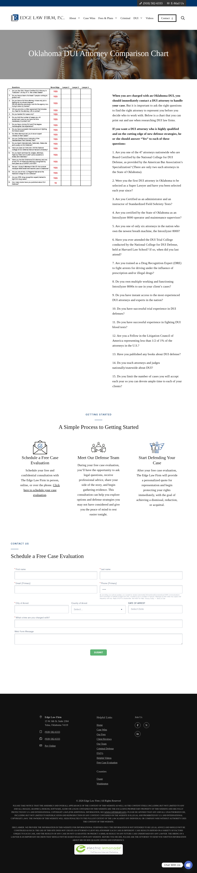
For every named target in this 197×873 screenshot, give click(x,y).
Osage (100, 779)
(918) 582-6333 (52, 732)
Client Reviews (104, 739)
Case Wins (89, 18)
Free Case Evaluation (107, 762)
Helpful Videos (104, 758)
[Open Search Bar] (182, 18)
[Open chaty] (188, 865)
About (72, 18)
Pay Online (50, 746)
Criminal (125, 18)
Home (100, 725)
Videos (149, 18)
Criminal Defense (105, 748)
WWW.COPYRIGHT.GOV (115, 812)
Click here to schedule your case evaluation (42, 490)
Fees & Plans (105, 18)
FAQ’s (100, 753)
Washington (102, 783)
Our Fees (101, 734)
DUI (135, 18)
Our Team (102, 744)
